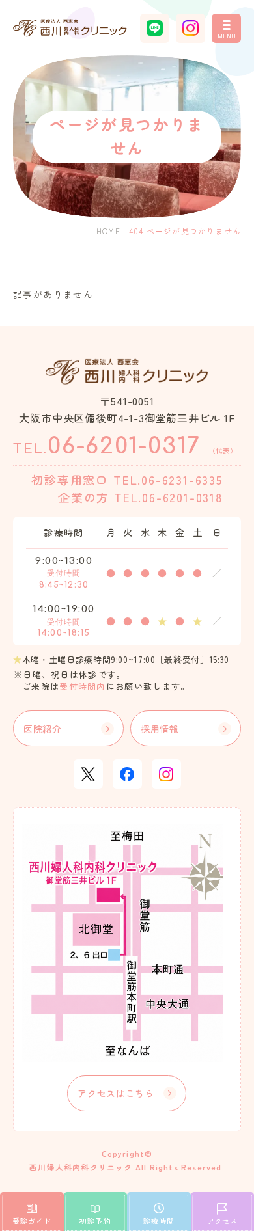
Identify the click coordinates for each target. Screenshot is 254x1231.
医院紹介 (42, 728)
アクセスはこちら (116, 1093)
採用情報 (160, 728)
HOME (108, 230)
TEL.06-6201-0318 (168, 497)
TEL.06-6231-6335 (168, 479)
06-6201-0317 (125, 446)
